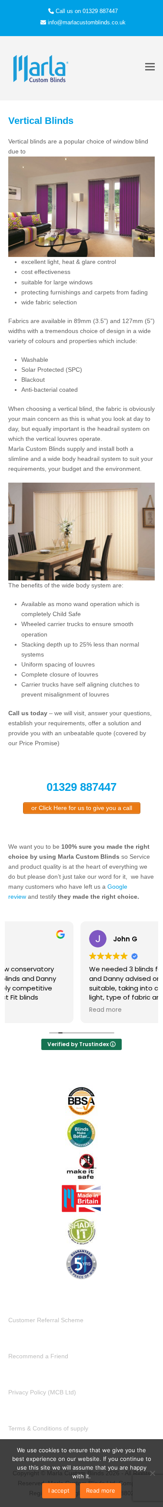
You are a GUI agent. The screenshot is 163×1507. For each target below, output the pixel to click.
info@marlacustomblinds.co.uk (87, 22)
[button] (150, 66)
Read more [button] (33, 1010)
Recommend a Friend (38, 1356)
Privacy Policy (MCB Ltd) (42, 1392)
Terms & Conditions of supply (48, 1428)
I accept (59, 1490)
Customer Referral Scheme (45, 1320)
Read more (100, 1490)
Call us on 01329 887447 (87, 11)
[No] (152, 1473)
